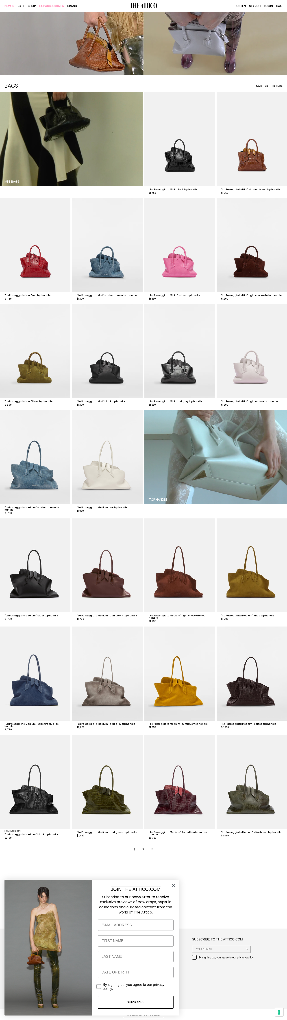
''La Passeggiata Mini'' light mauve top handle (249, 401)
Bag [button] (279, 6)
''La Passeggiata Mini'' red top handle (27, 295)
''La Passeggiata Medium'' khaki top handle (247, 615)
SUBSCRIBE (135, 1002)
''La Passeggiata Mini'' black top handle (173, 189)
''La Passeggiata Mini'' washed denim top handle (107, 295)
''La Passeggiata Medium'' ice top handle (102, 507)
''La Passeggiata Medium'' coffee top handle (248, 724)
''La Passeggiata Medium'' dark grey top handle (106, 724)
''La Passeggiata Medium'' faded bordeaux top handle (178, 833)
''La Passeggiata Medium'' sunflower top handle (178, 724)
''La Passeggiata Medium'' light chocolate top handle (177, 617)
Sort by (262, 86)
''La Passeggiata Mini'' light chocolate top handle (251, 295)
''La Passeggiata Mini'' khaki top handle (28, 401)
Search (255, 6)
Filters (277, 86)
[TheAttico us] (143, 6)
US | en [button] (241, 6)
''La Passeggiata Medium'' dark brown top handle (107, 615)
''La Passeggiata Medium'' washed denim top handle (32, 508)
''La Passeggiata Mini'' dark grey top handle (175, 401)
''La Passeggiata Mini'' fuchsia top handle (174, 295)
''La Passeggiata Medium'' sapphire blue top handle (31, 725)
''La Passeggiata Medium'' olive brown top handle (251, 832)
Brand (72, 6)
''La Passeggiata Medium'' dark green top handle (107, 832)
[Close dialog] (174, 885)
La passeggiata (51, 6)
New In (9, 6)
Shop (32, 6)
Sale (21, 6)
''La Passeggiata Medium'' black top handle (31, 615)
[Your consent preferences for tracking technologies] (279, 1012)
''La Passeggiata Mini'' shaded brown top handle (250, 189)
